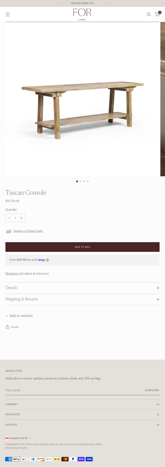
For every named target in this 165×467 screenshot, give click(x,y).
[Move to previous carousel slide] (146, 352)
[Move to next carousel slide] (156, 352)
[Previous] (57, 3)
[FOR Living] (82, 14)
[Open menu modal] (7, 14)
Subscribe (152, 390)
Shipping (11, 273)
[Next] (107, 3)
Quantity (10, 210)
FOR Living (32, 444)
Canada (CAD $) (18, 438)
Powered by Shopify (16, 447)
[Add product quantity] (21, 218)
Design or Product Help (28, 230)
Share (15, 327)
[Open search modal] (149, 14)
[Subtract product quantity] (9, 218)
